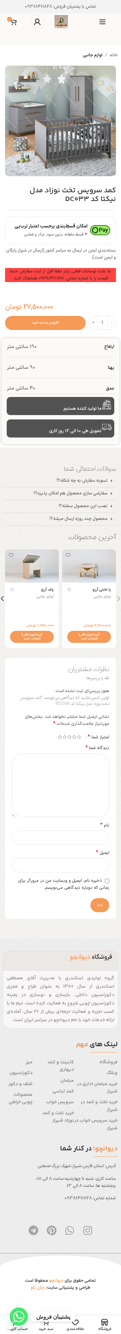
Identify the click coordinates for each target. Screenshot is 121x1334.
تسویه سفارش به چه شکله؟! (82, 480)
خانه (114, 55)
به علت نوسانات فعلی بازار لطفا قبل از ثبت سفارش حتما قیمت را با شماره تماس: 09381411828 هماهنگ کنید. (60, 275)
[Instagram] (88, 1230)
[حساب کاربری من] (37, 21)
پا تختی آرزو (101, 590)
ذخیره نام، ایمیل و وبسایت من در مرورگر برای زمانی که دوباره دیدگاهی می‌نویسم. (63, 884)
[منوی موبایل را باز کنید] (102, 21)
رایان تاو (38, 1287)
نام (104, 825)
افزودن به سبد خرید (45, 322)
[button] (60, 481)
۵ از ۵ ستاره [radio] (59, 737)
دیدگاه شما (97, 748)
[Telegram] (33, 1230)
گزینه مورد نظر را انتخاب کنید (89, 636)
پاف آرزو (47, 590)
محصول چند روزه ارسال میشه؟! (78, 519)
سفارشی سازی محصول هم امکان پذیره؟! (71, 493)
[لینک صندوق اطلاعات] (60, 6)
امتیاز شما (98, 737)
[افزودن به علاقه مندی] (68, 555)
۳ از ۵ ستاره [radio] (69, 737)
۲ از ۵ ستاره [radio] (74, 737)
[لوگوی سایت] (61, 21)
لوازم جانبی (93, 55)
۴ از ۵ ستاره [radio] (64, 737)
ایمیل (102, 853)
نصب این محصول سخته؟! (83, 506)
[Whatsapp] (70, 1230)
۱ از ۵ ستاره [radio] (78, 737)
